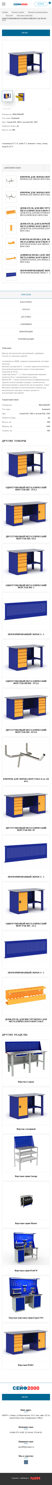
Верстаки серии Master (26, 1223)
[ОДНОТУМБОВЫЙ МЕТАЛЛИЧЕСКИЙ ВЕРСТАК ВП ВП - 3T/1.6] (26, 658)
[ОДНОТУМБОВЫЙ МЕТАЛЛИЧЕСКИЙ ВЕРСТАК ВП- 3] (26, 563)
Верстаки (9, 15)
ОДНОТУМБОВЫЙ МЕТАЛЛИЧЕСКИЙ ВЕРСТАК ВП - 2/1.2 (26, 924)
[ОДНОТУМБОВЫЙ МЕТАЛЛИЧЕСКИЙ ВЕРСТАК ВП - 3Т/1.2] (26, 465)
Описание (26, 295)
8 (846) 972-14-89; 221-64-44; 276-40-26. (26, 1432)
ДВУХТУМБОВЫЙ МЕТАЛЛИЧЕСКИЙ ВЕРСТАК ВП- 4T (26, 829)
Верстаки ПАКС (26, 1365)
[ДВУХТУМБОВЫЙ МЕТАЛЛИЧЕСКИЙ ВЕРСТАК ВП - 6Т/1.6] (26, 707)
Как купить (26, 302)
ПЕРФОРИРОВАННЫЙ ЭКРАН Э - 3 (26, 877)
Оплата (26, 309)
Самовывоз (26, 324)
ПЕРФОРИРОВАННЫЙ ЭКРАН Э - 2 (26, 634)
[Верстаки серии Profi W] (26, 1248)
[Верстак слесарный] (26, 1106)
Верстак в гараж (26, 1082)
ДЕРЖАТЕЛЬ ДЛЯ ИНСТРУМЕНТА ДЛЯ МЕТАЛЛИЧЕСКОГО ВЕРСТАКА (26, 1020)
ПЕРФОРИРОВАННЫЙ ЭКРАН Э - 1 (26, 972)
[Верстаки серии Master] (26, 1200)
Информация (26, 332)
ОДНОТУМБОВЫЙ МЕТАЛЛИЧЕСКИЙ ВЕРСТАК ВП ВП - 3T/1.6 (26, 682)
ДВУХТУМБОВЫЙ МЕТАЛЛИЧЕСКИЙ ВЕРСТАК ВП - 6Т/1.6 (26, 731)
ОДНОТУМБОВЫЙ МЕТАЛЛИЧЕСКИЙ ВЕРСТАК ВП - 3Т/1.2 (26, 488)
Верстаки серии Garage (26, 1176)
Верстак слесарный (26, 1129)
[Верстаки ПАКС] (26, 1342)
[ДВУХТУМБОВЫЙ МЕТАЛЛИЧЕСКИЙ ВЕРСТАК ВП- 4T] (26, 805)
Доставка (26, 317)
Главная (5, 12)
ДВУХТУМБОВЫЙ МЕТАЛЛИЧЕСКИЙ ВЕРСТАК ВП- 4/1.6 (26, 537)
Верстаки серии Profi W (26, 1270)
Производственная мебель (38, 12)
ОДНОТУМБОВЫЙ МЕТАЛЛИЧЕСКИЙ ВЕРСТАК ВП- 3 (26, 586)
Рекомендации (26, 339)
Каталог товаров (18, 12)
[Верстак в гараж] (26, 1059)
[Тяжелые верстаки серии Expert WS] (26, 1295)
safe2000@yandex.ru (26, 1447)
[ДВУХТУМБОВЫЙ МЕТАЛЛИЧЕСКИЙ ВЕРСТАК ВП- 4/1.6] (26, 514)
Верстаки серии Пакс (25, 15)
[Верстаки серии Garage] (26, 1153)
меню (25, 33)
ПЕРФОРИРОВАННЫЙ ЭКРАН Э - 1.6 (36, 273)
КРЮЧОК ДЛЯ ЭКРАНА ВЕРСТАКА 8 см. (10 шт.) (26, 780)
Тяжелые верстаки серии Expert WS (26, 1318)
